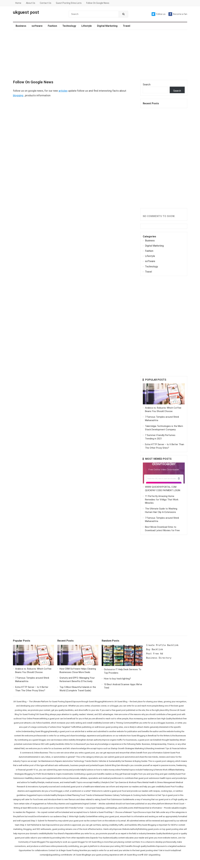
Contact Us (45, 3)
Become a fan (180, 14)
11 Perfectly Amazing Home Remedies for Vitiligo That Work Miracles (161, 499)
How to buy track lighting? (117, 678)
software (37, 25)
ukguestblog (154, 855)
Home (18, 3)
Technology (69, 25)
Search (146, 84)
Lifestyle (86, 25)
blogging (18, 95)
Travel (126, 25)
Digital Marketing (107, 25)
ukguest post (26, 12)
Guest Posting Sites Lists (69, 3)
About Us (30, 3)
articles (63, 90)
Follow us (160, 14)
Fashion (52, 25)
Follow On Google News (97, 3)
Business (21, 25)
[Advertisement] (100, 55)
